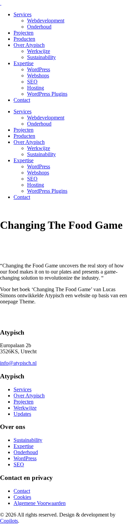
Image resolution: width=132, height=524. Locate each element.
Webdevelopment (45, 20)
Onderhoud (39, 27)
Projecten (24, 33)
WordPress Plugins (47, 94)
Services (22, 14)
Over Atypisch (29, 45)
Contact (22, 100)
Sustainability (41, 57)
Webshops (38, 75)
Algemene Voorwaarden (40, 503)
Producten (24, 39)
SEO (32, 82)
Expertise (24, 63)
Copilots (9, 521)
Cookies (22, 497)
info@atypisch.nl (18, 363)
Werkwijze (38, 51)
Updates (22, 414)
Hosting (35, 88)
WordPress (38, 69)
